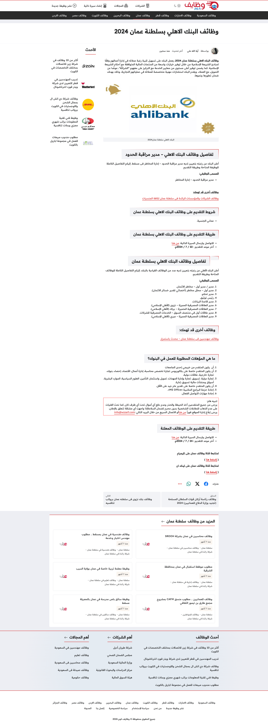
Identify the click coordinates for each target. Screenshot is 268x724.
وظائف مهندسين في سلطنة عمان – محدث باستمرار (190, 338)
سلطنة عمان (176, 521)
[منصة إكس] (197, 484)
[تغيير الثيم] (177, 6)
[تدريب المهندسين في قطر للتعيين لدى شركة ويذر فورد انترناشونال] (72, 85)
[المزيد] (180, 484)
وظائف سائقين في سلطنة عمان (101, 614)
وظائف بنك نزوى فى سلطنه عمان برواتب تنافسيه (129, 501)
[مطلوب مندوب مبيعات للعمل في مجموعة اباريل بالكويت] (72, 143)
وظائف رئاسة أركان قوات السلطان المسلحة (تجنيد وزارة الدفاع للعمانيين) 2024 (192, 501)
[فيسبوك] (206, 484)
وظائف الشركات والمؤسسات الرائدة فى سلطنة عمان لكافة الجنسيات (180, 198)
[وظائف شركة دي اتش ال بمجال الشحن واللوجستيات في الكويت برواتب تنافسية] (72, 104)
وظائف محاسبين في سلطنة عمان (183, 548)
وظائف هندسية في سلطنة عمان (101, 550)
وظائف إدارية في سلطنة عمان (185, 582)
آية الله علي (192, 51)
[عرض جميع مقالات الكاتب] (215, 51)
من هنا (175, 243)
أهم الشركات (122, 637)
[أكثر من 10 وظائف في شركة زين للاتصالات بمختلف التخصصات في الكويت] (72, 66)
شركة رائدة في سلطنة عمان (200, 552)
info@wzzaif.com (124, 412)
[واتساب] (188, 484)
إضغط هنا (211, 459)
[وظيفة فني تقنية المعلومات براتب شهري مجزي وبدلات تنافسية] (72, 124)
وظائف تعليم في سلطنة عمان (102, 580)
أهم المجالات (79, 637)
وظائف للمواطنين (191, 614)
